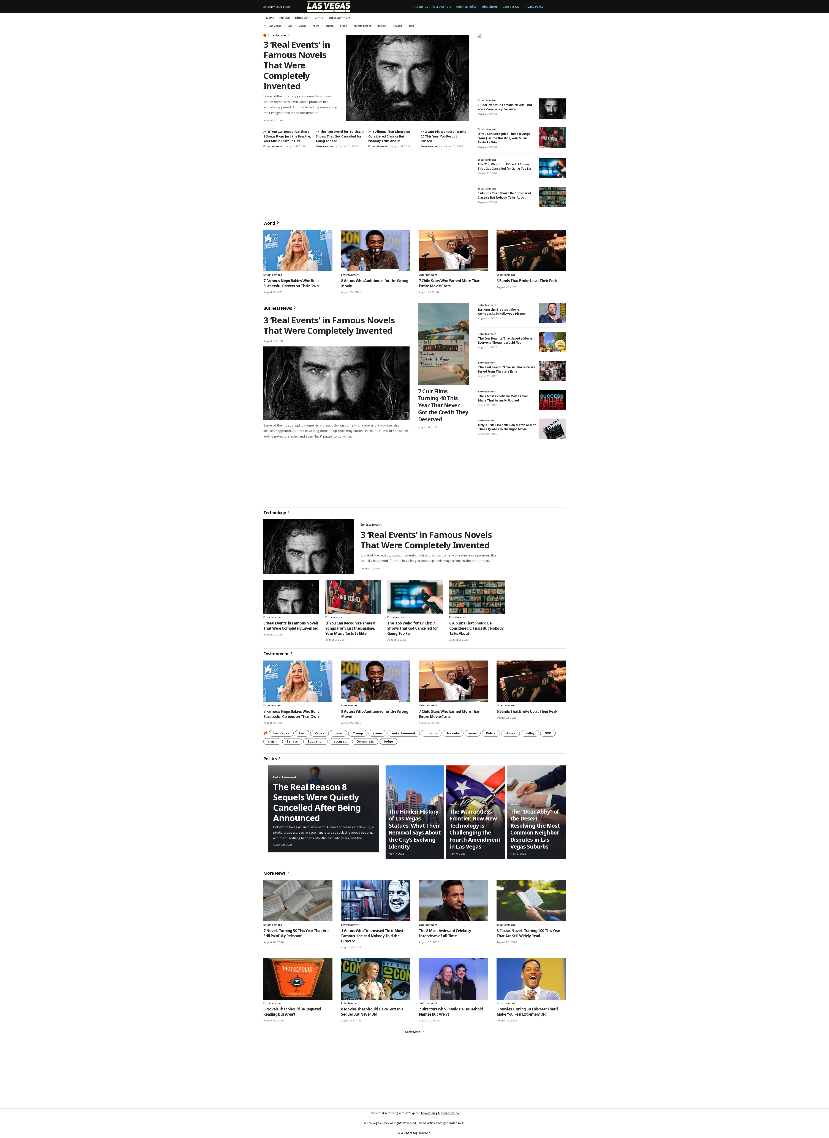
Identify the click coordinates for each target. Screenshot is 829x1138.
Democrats (365, 743)
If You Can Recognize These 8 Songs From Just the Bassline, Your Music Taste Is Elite (287, 136)
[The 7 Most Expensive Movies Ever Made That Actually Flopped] (552, 400)
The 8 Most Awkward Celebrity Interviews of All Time (445, 935)
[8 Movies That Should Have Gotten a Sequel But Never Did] (375, 980)
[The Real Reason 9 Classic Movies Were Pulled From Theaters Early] (552, 371)
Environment (276, 655)
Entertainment (278, 35)
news (316, 25)
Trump (330, 25)
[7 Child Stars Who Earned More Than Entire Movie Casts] (453, 250)
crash (272, 743)
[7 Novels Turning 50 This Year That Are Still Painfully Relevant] (297, 902)
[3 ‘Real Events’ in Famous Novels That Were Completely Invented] (407, 78)
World (269, 223)
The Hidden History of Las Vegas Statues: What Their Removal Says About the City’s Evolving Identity (415, 830)
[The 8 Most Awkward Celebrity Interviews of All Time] (453, 902)
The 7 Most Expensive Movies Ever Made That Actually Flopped (503, 398)
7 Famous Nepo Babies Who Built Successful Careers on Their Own (291, 283)
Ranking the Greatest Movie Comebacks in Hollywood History (502, 311)
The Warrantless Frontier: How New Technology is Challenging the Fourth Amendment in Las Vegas (474, 830)
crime (343, 25)
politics (381, 25)
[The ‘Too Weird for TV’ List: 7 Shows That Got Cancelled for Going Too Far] (552, 168)
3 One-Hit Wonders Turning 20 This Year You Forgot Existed (444, 136)
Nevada (397, 25)
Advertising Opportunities (440, 1115)
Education (315, 743)
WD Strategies (411, 1134)
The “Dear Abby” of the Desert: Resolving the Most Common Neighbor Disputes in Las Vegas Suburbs (535, 830)
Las (290, 25)
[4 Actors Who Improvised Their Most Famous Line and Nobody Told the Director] (375, 902)
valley (530, 735)
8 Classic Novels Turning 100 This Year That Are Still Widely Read (528, 935)
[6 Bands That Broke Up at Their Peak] (531, 250)
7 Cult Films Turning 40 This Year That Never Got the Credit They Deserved (443, 405)
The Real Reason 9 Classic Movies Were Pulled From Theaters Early (506, 369)
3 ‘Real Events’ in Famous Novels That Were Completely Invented (296, 65)
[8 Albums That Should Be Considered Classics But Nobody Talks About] (552, 197)
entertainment (362, 25)
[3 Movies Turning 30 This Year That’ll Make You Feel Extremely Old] (531, 980)
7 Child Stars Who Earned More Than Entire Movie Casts (449, 283)
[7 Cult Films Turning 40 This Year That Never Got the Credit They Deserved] (443, 344)
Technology (275, 514)
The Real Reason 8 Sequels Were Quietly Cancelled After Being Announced (317, 803)
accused (340, 743)
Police (490, 735)
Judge (388, 743)
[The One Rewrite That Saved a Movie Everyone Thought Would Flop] (552, 342)
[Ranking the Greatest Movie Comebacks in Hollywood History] (552, 313)
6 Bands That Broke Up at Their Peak (527, 280)
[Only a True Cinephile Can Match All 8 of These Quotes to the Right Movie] (552, 429)
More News (274, 875)
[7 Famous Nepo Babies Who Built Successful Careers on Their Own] (297, 250)
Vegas (302, 25)
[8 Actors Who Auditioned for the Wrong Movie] (375, 250)
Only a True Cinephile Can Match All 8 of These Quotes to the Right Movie (507, 427)
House (510, 735)
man (411, 25)
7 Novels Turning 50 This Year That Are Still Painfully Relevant (296, 935)
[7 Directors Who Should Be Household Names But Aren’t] (453, 980)
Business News (278, 308)
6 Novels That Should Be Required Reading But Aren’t (292, 1013)
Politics (270, 760)
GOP (548, 735)
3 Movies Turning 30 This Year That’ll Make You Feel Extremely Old (527, 1013)
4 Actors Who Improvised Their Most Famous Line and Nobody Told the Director (372, 937)
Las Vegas (275, 25)
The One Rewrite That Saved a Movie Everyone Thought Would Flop (505, 340)
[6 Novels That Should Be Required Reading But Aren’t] (297, 980)
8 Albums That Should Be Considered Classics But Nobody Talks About (389, 136)
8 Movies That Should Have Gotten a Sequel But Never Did (372, 1013)
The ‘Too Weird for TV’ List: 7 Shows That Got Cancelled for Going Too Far (340, 136)
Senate (292, 743)
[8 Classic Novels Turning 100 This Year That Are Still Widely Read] (531, 902)
